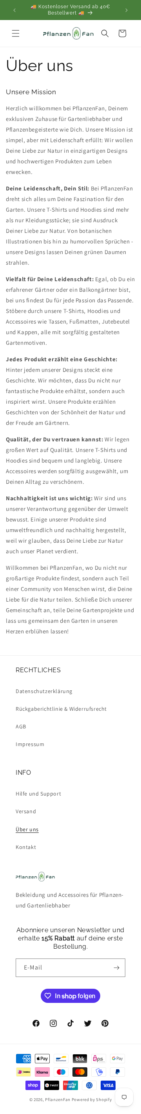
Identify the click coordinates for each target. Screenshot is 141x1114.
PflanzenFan (57, 1099)
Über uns (27, 829)
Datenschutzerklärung (44, 691)
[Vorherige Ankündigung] (14, 10)
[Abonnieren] (116, 968)
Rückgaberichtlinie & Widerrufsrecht (61, 708)
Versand (26, 811)
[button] (15, 33)
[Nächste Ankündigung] (126, 10)
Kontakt (26, 847)
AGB (21, 726)
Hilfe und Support (38, 793)
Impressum (30, 744)
